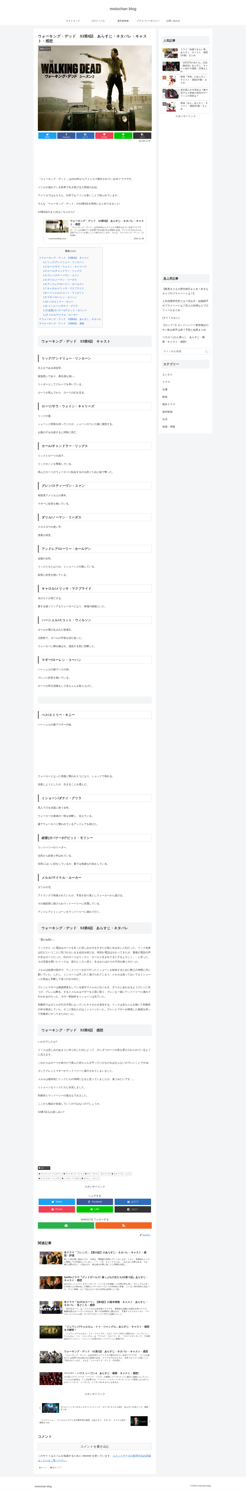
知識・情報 (168, 426)
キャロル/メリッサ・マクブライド (63, 288)
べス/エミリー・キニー (58, 301)
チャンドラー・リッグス (50, 1179)
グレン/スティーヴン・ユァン (61, 275)
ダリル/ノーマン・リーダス (60, 279)
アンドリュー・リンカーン (51, 1174)
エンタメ (167, 374)
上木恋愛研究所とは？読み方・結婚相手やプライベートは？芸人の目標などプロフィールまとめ (185, 306)
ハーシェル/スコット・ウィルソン (63, 293)
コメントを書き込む (94, 1446)
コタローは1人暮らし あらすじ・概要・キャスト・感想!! (183, 339)
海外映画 (167, 411)
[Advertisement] (95, 159)
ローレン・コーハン (91, 1179)
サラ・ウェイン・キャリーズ (98, 1174)
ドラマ (166, 382)
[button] (207, 351)
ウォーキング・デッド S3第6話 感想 (61, 323)
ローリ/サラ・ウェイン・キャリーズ (65, 266)
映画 (164, 396)
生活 (164, 419)
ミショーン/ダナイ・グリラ (60, 306)
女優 (164, 389)
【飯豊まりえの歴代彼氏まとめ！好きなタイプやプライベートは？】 (185, 291)
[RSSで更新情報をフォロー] (123, 1225)
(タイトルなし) (170, 317)
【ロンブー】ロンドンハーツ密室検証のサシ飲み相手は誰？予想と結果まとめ (185, 327)
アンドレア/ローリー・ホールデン (63, 284)
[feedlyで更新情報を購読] (66, 1225)
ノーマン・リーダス (71, 1179)
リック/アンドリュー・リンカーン (63, 262)
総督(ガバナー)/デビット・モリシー (65, 310)
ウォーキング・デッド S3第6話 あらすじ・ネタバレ (70, 319)
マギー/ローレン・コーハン (60, 297)
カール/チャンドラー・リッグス (62, 271)
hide (73, 251)
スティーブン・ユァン (122, 1174)
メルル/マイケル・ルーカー (60, 314)
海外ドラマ (45, 1168)
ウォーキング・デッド (74, 1174)
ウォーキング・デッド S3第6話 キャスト (64, 257)
